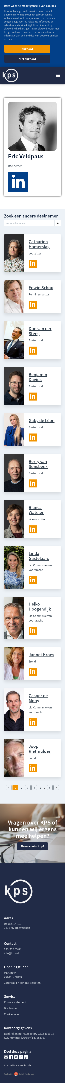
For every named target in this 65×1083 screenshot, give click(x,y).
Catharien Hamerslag (39, 243)
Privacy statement (15, 1002)
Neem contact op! (32, 846)
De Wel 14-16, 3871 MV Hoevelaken (17, 926)
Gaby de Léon (41, 420)
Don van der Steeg (40, 330)
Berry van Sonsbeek (38, 463)
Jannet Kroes (41, 654)
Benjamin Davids (38, 376)
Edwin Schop (41, 287)
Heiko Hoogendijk (40, 606)
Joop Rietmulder (39, 748)
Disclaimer (10, 1008)
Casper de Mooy (38, 697)
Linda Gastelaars (39, 555)
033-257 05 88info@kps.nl (12, 951)
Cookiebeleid (12, 1014)
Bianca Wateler (36, 509)
